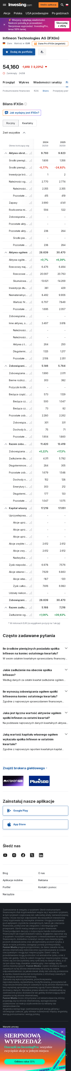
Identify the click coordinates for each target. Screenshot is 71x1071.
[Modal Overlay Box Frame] (32, 1049)
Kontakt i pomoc (47, 887)
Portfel (6, 887)
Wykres (24, 82)
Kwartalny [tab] (27, 123)
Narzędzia (8, 894)
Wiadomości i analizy (47, 82)
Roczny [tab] (10, 123)
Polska (18, 13)
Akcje (6, 13)
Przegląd (9, 82)
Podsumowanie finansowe (16, 91)
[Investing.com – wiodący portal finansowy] (20, 5)
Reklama (43, 880)
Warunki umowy (11, 1026)
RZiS (36, 91)
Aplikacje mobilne (13, 880)
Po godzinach (60, 13)
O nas (41, 873)
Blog (5, 873)
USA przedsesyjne (37, 13)
